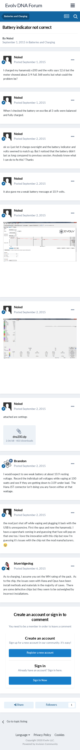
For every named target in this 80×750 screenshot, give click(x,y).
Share (20, 705)
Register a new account (40, 653)
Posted (30, 62)
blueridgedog (23, 563)
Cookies (59, 735)
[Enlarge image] (40, 254)
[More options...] (73, 59)
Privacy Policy (42, 735)
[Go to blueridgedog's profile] (7, 566)
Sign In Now (40, 680)
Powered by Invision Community (40, 744)
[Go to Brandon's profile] (7, 464)
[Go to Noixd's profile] (7, 60)
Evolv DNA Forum (23, 5)
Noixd (9, 38)
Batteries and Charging (42, 42)
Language (22, 735)
